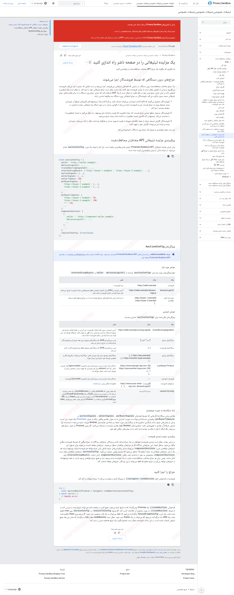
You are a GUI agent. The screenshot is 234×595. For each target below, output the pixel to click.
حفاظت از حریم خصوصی (122, 3)
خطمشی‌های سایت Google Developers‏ (153, 552)
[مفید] (65, 55)
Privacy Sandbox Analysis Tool (52, 574)
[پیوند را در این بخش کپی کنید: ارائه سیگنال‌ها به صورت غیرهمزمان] (143, 410)
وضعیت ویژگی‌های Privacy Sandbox (161, 37)
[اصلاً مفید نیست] (61, 55)
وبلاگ (106, 3)
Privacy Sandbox (168, 55)
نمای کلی (195, 3)
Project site (125, 574)
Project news (188, 578)
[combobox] (71, 3)
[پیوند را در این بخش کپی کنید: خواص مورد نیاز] (159, 267)
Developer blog (188, 574)
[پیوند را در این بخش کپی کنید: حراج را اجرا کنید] (151, 472)
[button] (218, 32)
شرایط (192, 589)
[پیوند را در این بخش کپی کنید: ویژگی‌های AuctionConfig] (143, 246)
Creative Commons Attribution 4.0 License (117, 550)
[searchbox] (216, 22)
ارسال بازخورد (67, 62)
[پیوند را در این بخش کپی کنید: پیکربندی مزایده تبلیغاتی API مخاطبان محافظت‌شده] (108, 140)
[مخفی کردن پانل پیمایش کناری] (201, 590)
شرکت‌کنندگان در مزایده (76, 254)
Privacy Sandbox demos (54, 578)
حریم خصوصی (182, 589)
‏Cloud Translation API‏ (132, 46)
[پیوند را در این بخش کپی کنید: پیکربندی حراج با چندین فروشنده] (145, 436)
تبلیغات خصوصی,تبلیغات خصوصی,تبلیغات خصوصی (155, 3)
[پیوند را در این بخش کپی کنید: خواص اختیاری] (160, 311)
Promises (81, 419)
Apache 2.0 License (71, 550)
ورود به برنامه (8, 3)
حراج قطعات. (96, 383)
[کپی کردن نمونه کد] (173, 156)
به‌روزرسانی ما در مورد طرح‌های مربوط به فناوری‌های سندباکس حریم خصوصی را (147, 31)
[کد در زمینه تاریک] (168, 156)
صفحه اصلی (21, 3)
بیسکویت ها (183, 3)
